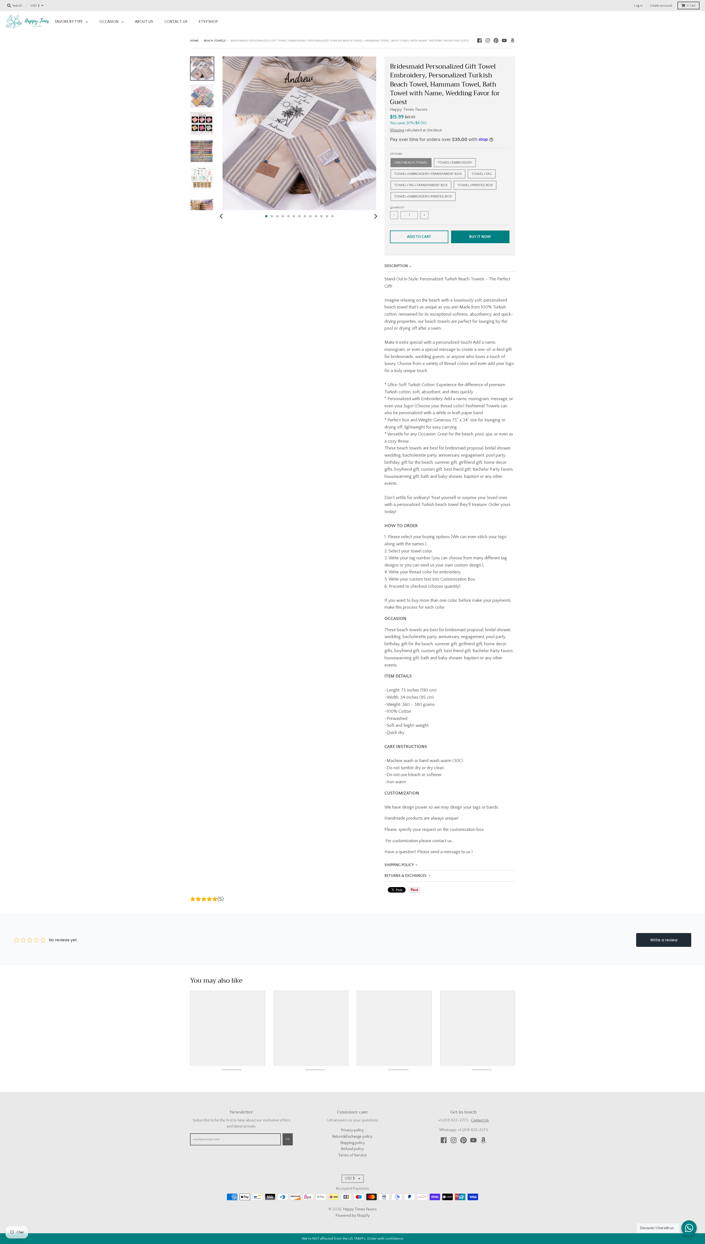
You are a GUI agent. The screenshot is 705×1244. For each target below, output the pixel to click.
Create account (661, 5)
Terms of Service (352, 1155)
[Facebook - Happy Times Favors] (479, 40)
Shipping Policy (399, 865)
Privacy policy (352, 1130)
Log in (638, 5)
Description (396, 266)
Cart (691, 5)
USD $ (35, 5)
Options (396, 154)
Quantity (397, 207)
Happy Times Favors (408, 109)
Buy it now (480, 237)
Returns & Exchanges (405, 876)
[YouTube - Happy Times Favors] (504, 40)
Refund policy (352, 1149)
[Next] (376, 216)
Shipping (397, 130)
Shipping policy (352, 1143)
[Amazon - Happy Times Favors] (512, 40)
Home (194, 40)
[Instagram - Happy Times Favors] (487, 40)
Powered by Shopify (353, 1215)
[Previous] (222, 216)
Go (287, 1139)
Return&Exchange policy (352, 1136)
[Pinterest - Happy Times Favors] (496, 40)
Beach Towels (215, 40)
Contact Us (480, 1120)
